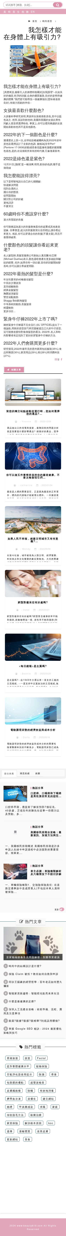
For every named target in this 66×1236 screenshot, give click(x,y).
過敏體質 (24, 1131)
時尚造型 (8, 20)
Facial (41, 1058)
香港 (54, 1074)
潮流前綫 (25, 773)
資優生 (32, 1098)
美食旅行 (13, 20)
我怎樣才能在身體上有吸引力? (33, 33)
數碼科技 (26, 20)
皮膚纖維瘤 (14, 1090)
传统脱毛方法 (15, 1115)
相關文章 (15, 369)
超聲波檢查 (37, 1082)
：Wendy (24, 548)
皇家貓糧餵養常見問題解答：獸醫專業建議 (33, 957)
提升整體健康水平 (18, 1066)
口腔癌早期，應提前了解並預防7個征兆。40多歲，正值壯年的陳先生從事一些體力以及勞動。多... (32, 810)
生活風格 (17, 20)
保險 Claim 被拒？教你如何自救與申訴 (31, 974)
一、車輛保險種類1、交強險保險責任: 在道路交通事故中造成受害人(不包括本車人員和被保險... (32, 888)
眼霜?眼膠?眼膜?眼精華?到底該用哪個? (32, 1020)
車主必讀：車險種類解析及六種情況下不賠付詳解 (46, 872)
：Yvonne (24, 421)
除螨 (30, 1090)
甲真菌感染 (26, 1107)
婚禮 (9, 1107)
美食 (27, 1139)
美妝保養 (4, 20)
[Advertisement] (33, 1180)
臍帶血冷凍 (14, 1098)
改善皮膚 (42, 1131)
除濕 (42, 1074)
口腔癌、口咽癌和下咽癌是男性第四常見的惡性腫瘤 (46, 796)
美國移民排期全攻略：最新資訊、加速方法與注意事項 (46, 835)
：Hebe (24, 609)
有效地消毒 (47, 1090)
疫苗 (27, 1058)
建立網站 (48, 1098)
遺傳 (9, 1131)
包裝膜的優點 (15, 1082)
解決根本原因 (33, 1123)
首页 (34, 20)
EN (31, 11)
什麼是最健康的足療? (20, 1001)
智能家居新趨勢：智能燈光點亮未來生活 (32, 993)
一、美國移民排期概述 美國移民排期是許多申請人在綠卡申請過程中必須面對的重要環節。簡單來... (32, 849)
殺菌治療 (36, 1115)
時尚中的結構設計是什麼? (23, 966)
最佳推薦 (9, 773)
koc (50, 1123)
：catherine (24, 485)
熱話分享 (22, 20)
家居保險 (12, 1123)
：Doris (24, 737)
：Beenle (24, 673)
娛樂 (37, 773)
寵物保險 (41, 1066)
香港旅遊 (12, 1058)
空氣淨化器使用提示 (19, 1074)
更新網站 (12, 1139)
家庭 (55, 1107)
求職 (43, 1107)
